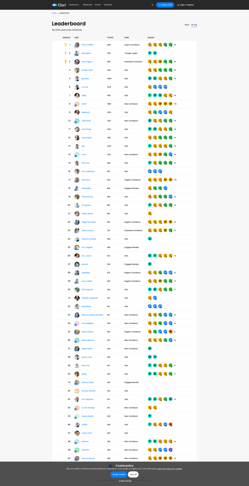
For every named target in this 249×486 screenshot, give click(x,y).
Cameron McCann (89, 239)
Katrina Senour (88, 332)
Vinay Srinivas (87, 197)
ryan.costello (87, 281)
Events (98, 5)
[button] (165, 5)
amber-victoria (87, 231)
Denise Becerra (88, 340)
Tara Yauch (86, 180)
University (108, 5)
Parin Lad (85, 163)
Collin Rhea (86, 121)
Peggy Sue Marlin (89, 222)
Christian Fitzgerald (89, 298)
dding (84, 95)
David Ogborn (87, 62)
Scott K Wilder (87, 45)
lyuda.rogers (87, 138)
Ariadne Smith (87, 70)
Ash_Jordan (86, 256)
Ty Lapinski (86, 205)
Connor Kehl (87, 433)
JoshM (84, 425)
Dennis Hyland (87, 416)
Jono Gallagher (88, 323)
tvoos (84, 155)
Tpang (84, 374)
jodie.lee (85, 442)
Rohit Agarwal (87, 290)
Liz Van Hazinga (88, 408)
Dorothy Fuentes (88, 391)
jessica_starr (87, 357)
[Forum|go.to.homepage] (59, 5)
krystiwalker (86, 188)
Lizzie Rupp (86, 129)
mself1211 (85, 450)
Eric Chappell (87, 247)
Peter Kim (86, 366)
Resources (87, 5)
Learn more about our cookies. (169, 469)
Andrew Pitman (88, 382)
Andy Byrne (86, 306)
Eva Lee (85, 87)
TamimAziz (86, 273)
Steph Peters (87, 349)
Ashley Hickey (87, 214)
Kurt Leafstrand (88, 171)
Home (54, 13)
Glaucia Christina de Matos (92, 315)
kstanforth (86, 112)
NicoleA (85, 264)
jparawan (85, 79)
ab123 (84, 104)
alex (83, 146)
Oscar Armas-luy (88, 458)
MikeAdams (86, 53)
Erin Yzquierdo (87, 399)
